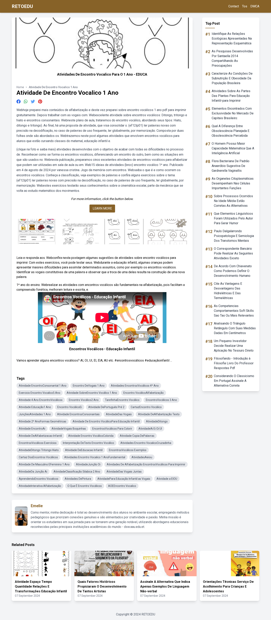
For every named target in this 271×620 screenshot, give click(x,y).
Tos (244, 6)
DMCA (254, 6)
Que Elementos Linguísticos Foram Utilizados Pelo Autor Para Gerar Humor (233, 218)
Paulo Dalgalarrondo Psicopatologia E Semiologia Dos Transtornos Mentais (234, 236)
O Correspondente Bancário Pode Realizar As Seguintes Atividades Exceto (233, 253)
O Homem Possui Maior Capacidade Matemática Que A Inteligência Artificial (233, 148)
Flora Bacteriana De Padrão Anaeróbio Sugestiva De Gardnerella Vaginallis (230, 166)
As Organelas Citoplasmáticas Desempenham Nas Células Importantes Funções (233, 183)
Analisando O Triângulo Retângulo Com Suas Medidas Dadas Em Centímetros (235, 328)
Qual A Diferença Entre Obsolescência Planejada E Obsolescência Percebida (230, 130)
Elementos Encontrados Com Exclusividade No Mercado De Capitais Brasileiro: (233, 113)
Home (20, 87)
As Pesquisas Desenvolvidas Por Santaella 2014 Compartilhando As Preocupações (232, 58)
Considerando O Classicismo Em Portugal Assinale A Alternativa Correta (234, 380)
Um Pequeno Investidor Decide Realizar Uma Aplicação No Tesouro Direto (234, 345)
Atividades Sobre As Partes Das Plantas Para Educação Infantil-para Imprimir (231, 95)
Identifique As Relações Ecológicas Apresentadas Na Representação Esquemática (232, 38)
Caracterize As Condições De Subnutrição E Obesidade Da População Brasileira (232, 78)
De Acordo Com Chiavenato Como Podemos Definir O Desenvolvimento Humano (233, 271)
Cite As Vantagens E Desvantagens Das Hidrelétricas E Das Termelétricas (228, 291)
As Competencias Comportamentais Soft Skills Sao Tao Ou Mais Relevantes (234, 310)
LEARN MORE (102, 208)
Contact (233, 6)
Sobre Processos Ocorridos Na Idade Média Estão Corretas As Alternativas (233, 201)
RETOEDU (22, 6)
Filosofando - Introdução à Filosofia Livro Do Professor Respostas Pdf (234, 363)
